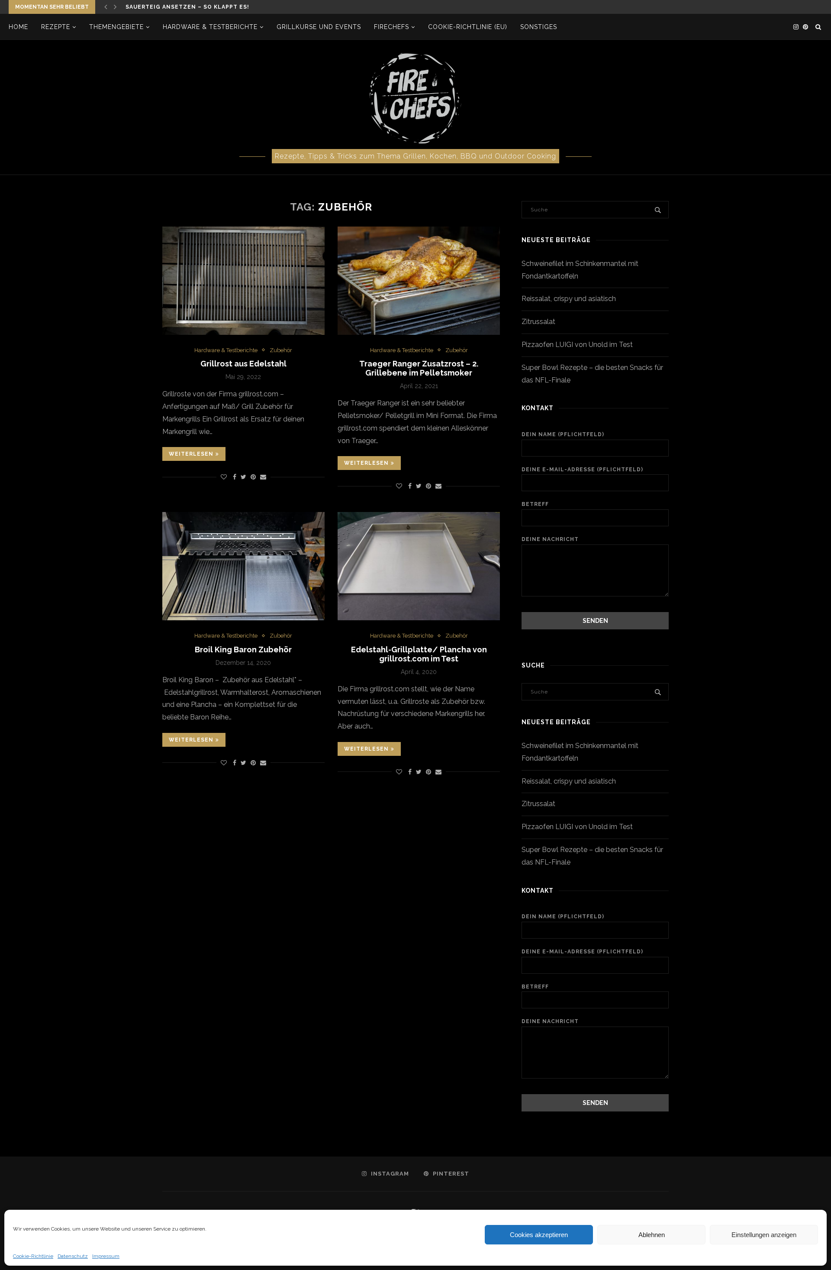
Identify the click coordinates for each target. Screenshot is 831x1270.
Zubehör (281, 350)
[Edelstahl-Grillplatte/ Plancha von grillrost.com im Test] (419, 566)
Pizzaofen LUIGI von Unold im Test (577, 344)
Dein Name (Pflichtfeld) (563, 434)
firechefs (391, 26)
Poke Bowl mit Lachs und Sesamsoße (191, 8)
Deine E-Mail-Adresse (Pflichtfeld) (582, 470)
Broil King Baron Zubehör (243, 649)
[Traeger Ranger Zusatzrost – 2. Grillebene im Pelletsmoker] (419, 281)
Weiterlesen (191, 454)
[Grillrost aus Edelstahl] (243, 281)
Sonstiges (538, 26)
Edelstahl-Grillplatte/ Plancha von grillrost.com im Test (419, 654)
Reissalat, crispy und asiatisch (569, 299)
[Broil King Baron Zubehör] (243, 566)
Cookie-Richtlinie (33, 1256)
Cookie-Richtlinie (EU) (467, 26)
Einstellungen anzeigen (763, 1234)
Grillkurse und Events (319, 26)
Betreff (535, 504)
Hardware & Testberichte (210, 26)
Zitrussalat (538, 322)
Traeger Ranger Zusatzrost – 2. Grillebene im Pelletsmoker (418, 368)
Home (18, 26)
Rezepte (55, 26)
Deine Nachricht (550, 539)
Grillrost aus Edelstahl (243, 363)
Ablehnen (651, 1234)
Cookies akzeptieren (539, 1234)
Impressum (105, 1256)
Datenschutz (73, 1256)
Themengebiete (116, 26)
